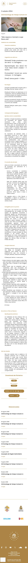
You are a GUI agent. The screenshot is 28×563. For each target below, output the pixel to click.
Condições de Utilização (14, 553)
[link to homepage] (3, 3)
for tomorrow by (14, 555)
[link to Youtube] (10, 547)
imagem (14, 385)
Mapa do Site (14, 552)
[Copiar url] (20, 391)
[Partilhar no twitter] (13, 391)
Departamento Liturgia (12, 4)
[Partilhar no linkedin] (18, 391)
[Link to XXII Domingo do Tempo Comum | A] (14, 424)
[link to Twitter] (15, 547)
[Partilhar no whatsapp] (15, 391)
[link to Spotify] (26, 547)
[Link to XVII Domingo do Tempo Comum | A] (14, 484)
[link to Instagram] (6, 547)
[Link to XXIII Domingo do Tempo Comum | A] (14, 414)
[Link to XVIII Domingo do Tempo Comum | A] (14, 474)
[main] (14, 246)
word (14, 380)
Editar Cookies (14, 554)
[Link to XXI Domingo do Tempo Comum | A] (14, 434)
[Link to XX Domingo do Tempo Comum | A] (14, 444)
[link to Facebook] (1, 547)
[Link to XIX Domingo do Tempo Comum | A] (14, 464)
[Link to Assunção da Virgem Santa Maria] (14, 454)
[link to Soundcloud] (20, 547)
